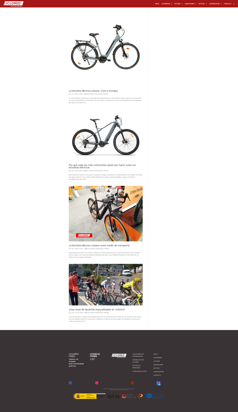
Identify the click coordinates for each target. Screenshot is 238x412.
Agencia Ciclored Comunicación (93, 94)
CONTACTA (227, 4)
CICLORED (177, 4)
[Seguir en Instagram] (96, 382)
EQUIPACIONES (189, 4)
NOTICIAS (202, 4)
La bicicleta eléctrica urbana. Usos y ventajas (93, 90)
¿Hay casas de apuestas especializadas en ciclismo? (97, 309)
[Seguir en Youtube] (132, 382)
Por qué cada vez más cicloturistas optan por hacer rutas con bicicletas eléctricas (102, 166)
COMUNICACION (214, 4)
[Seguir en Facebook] (70, 382)
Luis (72, 94)
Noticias (105, 94)
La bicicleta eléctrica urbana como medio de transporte (99, 245)
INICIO (157, 4)
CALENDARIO (166, 4)
